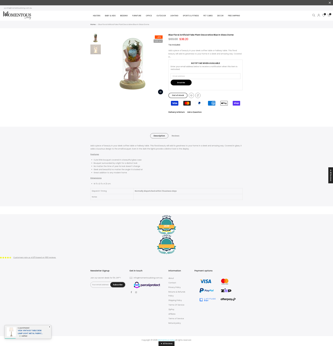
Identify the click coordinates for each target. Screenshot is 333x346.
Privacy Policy (174, 287)
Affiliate (171, 314)
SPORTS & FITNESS (191, 15)
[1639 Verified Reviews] (166, 254)
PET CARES (208, 15)
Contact (172, 282)
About (171, 278)
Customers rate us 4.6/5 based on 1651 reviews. (34, 257)
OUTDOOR (161, 15)
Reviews (175, 135)
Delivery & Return (176, 112)
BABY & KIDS (110, 15)
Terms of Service (176, 318)
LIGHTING (174, 15)
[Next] (160, 65)
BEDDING (124, 15)
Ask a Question (194, 112)
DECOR (220, 15)
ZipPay (171, 309)
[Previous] (106, 65)
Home (93, 24)
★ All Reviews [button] (330, 175)
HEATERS (96, 15)
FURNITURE (136, 15)
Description (159, 135)
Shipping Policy (175, 300)
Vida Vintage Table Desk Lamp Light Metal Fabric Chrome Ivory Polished (30, 332)
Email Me (181, 82)
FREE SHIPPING (234, 15)
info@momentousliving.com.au (19, 8)
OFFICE (149, 15)
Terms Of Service (176, 305)
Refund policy (174, 323)
